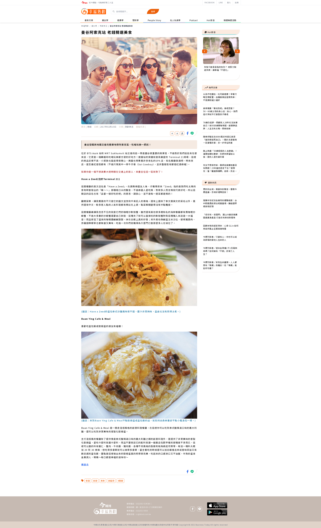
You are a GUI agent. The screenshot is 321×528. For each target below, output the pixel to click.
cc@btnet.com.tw (143, 514)
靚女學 (94, 26)
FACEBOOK (209, 2)
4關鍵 (120, 480)
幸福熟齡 (85, 26)
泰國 (88, 480)
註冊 (237, 2)
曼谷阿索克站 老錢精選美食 (121, 26)
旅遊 (95, 480)
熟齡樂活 (103, 26)
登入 (229, 2)
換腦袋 (111, 480)
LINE (221, 2)
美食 (103, 480)
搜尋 (153, 11)
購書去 (85, 464)
